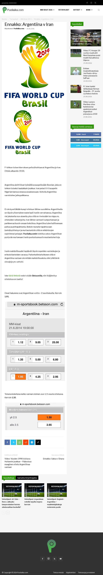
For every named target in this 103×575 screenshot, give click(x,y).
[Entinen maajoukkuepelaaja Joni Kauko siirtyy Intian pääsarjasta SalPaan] (76, 71)
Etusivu (4, 19)
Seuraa (96, 140)
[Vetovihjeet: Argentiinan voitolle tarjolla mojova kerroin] (34, 490)
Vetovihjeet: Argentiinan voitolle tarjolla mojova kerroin (33, 502)
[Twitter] (95, 3)
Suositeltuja (8, 477)
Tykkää (96, 134)
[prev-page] (3, 512)
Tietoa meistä (58, 572)
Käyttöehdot (71, 572)
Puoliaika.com (19, 28)
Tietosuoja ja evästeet (86, 572)
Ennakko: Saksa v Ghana (53, 458)
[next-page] (8, 512)
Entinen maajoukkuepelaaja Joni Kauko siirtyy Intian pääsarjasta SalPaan (90, 73)
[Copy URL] (38, 442)
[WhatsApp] (19, 442)
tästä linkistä (14, 275)
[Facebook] (87, 3)
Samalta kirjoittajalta (27, 477)
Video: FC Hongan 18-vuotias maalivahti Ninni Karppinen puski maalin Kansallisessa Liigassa (92, 55)
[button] (98, 10)
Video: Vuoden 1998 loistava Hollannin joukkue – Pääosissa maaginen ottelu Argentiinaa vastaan (18, 462)
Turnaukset (14, 19)
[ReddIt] (25, 442)
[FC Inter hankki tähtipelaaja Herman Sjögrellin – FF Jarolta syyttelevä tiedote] (76, 89)
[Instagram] (91, 3)
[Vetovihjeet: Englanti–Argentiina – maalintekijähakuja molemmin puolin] (57, 490)
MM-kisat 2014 (26, 19)
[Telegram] (32, 442)
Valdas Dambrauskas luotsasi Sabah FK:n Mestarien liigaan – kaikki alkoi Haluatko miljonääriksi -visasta (85, 40)
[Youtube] (60, 559)
